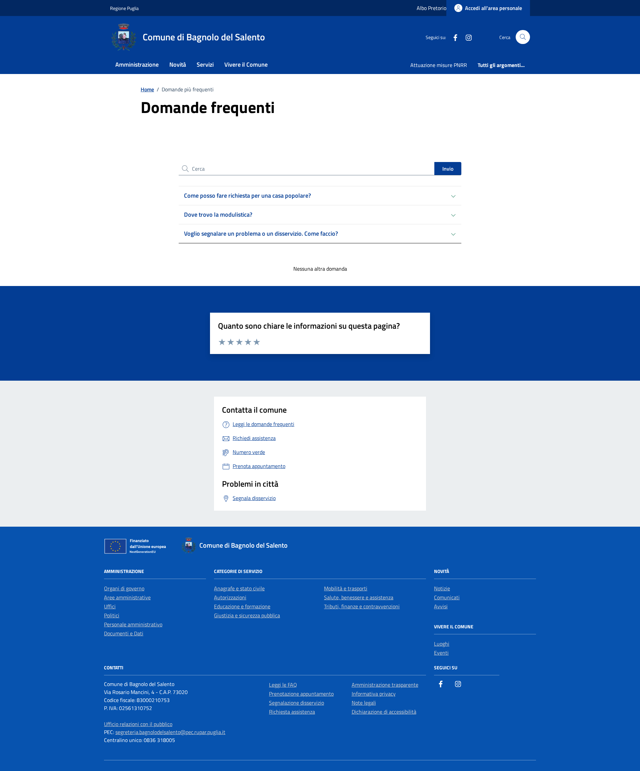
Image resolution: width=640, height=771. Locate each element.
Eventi (441, 653)
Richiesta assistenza (292, 712)
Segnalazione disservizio (296, 703)
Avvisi (441, 606)
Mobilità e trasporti (345, 588)
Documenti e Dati (123, 633)
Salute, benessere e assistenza (358, 597)
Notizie (442, 588)
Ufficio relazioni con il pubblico (138, 724)
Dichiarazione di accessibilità (384, 712)
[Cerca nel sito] (523, 37)
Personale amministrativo (133, 624)
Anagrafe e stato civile (239, 588)
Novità (177, 64)
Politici (111, 615)
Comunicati (447, 597)
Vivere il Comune (246, 64)
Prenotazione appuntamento (301, 694)
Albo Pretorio (431, 8)
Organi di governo (124, 588)
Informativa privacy (374, 694)
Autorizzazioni (230, 597)
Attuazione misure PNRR (438, 65)
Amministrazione (137, 64)
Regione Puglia (124, 8)
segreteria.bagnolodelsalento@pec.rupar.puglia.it (170, 732)
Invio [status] (447, 169)
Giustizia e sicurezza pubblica (247, 615)
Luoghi (441, 644)
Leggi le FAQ (283, 685)
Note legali (364, 703)
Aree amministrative (127, 597)
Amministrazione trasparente (385, 685)
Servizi (205, 64)
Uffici (110, 606)
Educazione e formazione (242, 606)
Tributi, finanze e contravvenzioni (362, 606)
